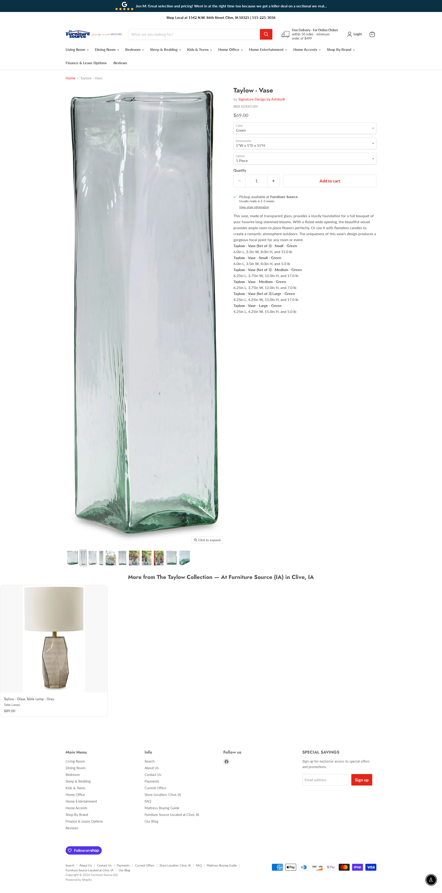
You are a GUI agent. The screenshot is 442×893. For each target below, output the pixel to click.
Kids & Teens (198, 49)
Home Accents (305, 49)
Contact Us (153, 774)
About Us (152, 768)
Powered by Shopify (79, 879)
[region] (221, 651)
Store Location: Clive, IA (163, 794)
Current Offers (155, 788)
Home (70, 78)
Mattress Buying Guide (162, 808)
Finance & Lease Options (86, 63)
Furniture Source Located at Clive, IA (172, 814)
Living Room (76, 49)
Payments (152, 781)
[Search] (266, 34)
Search (149, 761)
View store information (254, 207)
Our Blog (151, 821)
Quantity (239, 170)
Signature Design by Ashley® (261, 99)
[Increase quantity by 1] (273, 181)
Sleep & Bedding (164, 49)
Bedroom (133, 49)
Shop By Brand (339, 49)
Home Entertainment (267, 49)
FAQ (148, 801)
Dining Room (105, 49)
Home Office (229, 49)
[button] (355, 34)
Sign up (362, 779)
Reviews (120, 63)
